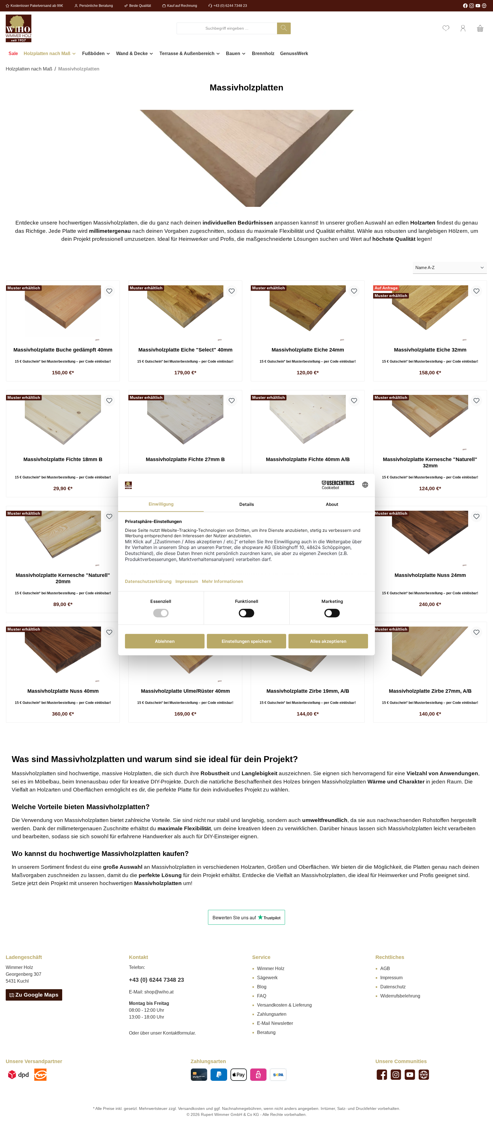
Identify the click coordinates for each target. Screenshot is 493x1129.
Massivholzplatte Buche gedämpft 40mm (62, 350)
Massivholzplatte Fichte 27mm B (185, 459)
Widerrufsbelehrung (400, 995)
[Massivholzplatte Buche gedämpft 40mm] (63, 313)
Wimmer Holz (270, 968)
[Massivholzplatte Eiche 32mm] (430, 313)
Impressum (391, 977)
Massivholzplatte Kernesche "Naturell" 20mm (63, 578)
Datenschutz (393, 986)
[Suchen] (284, 28)
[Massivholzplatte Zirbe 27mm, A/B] (430, 655)
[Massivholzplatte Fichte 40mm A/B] (308, 423)
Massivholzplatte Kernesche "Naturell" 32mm (430, 462)
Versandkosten (191, 1108)
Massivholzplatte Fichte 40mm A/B (308, 459)
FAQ (261, 995)
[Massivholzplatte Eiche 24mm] (308, 313)
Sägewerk (267, 977)
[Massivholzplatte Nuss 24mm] (430, 539)
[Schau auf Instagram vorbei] (471, 6)
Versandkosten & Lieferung (284, 1005)
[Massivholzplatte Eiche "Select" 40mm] (185, 313)
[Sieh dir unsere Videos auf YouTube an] (478, 6)
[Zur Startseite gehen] (18, 28)
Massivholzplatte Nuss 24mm (430, 575)
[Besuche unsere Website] (484, 6)
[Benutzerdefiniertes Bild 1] (18, 1074)
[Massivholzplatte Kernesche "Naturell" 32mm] (430, 423)
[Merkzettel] (446, 28)
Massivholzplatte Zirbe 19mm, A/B (307, 691)
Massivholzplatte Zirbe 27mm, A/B (430, 691)
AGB (385, 968)
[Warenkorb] (480, 28)
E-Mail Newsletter (275, 1023)
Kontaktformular (179, 1033)
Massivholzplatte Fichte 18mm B (62, 459)
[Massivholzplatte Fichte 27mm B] (185, 423)
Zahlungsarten (271, 1014)
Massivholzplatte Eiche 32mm (430, 350)
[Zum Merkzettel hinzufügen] (109, 291)
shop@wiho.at (158, 991)
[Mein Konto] (463, 28)
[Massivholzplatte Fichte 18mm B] (63, 423)
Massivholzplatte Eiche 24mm (308, 350)
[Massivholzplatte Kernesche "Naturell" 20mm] (63, 539)
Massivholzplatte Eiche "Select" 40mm (185, 350)
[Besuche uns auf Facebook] (465, 6)
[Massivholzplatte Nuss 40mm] (63, 655)
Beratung (266, 1032)
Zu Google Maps (36, 995)
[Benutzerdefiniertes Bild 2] (40, 1074)
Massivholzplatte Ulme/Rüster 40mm (185, 691)
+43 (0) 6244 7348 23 (230, 6)
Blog (261, 986)
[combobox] (227, 28)
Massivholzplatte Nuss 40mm (63, 691)
